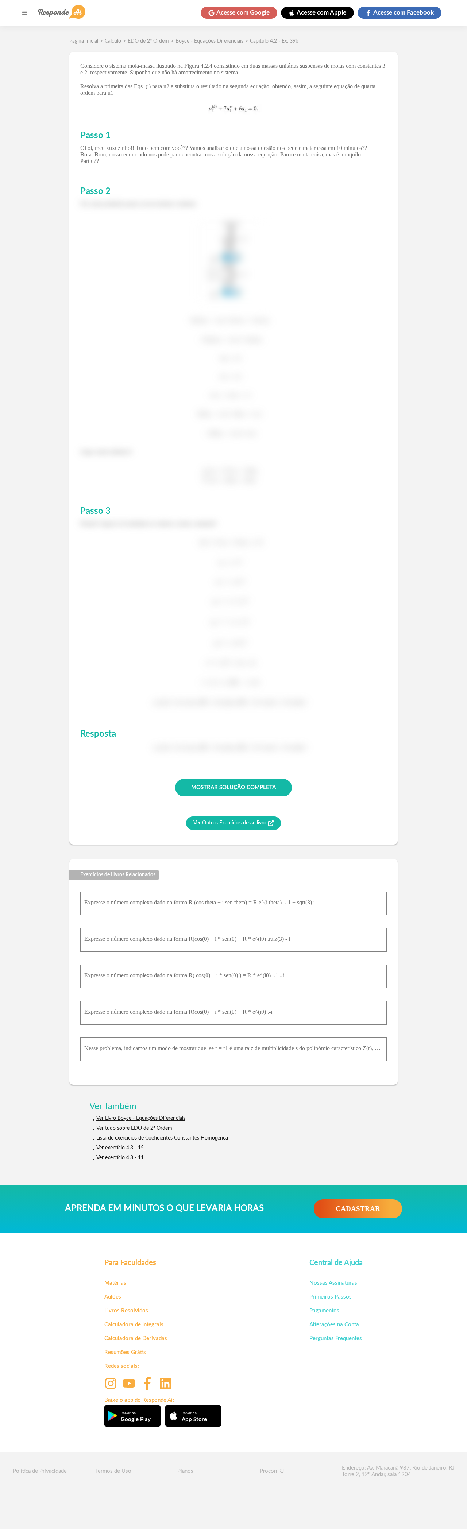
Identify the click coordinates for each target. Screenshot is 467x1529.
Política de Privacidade (40, 1471)
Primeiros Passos (330, 1297)
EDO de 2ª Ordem (148, 41)
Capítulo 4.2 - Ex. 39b (274, 41)
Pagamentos (324, 1310)
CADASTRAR (358, 1208)
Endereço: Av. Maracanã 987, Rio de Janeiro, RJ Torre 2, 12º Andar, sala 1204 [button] (398, 1471)
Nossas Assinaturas (333, 1283)
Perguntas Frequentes (335, 1338)
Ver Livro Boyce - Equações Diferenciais (140, 1118)
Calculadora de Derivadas (135, 1338)
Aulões (112, 1297)
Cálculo (113, 41)
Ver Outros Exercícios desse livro (229, 823)
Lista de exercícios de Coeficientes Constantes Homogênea (162, 1138)
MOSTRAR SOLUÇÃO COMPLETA (233, 787)
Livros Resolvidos (126, 1310)
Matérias (115, 1283)
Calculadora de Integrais (133, 1324)
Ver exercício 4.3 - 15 (120, 1147)
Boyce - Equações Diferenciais (209, 41)
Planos (185, 1471)
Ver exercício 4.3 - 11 (120, 1157)
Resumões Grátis (125, 1352)
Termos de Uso (113, 1471)
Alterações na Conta (334, 1324)
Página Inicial (83, 41)
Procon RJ (272, 1471)
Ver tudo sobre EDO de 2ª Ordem (134, 1128)
